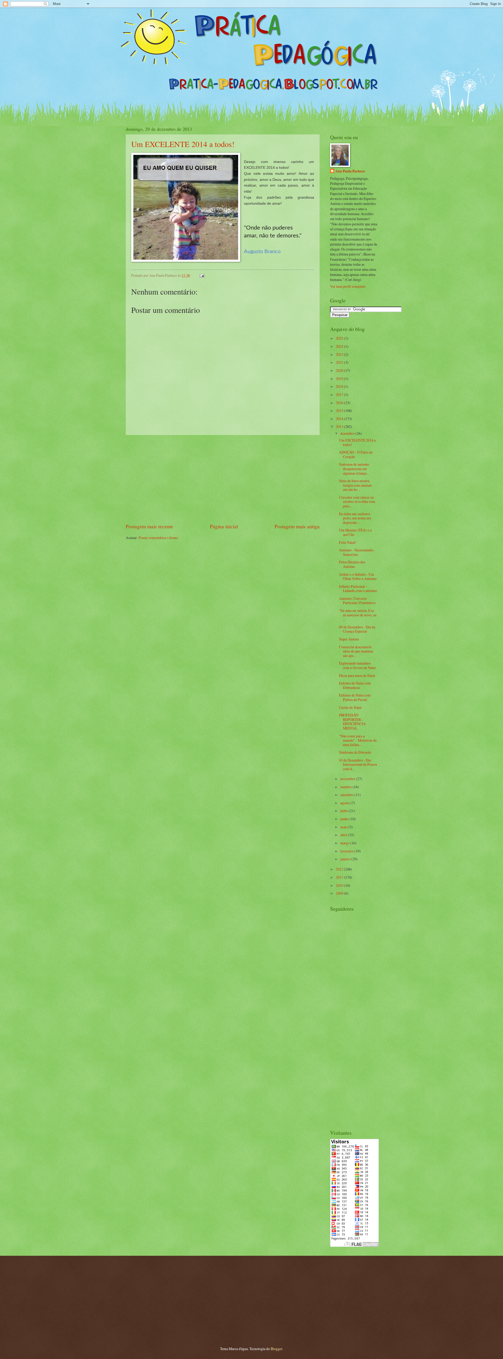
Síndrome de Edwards (355, 752)
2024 (340, 346)
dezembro (348, 433)
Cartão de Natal (350, 707)
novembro (348, 778)
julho (344, 810)
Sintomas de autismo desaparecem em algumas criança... (354, 468)
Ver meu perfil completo (347, 286)
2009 (340, 893)
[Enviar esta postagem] (201, 275)
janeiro (345, 858)
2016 (340, 402)
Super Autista (349, 639)
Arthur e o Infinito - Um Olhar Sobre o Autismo (358, 576)
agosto (345, 802)
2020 (340, 370)
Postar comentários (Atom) (158, 537)
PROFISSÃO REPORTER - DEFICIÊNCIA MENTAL (352, 722)
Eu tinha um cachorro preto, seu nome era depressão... (355, 518)
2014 (340, 418)
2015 (340, 410)
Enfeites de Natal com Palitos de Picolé (355, 697)
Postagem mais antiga (297, 526)
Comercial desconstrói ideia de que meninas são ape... (356, 651)
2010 (340, 885)
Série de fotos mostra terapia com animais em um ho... (355, 485)
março (345, 842)
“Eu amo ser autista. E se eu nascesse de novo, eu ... (357, 615)
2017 (340, 394)
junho (344, 818)
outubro (346, 786)
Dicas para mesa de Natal (357, 675)
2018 (340, 386)
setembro (347, 794)
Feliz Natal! (347, 542)
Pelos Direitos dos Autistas (352, 564)
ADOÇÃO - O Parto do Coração (356, 454)
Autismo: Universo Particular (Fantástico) (357, 600)
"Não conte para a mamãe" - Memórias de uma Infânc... (358, 740)
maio (344, 826)
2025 (340, 338)
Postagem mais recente (149, 526)
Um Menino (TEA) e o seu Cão (355, 532)
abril (344, 834)
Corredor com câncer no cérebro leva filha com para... (357, 501)
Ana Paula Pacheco (350, 171)
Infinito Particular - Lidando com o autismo (358, 588)
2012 (340, 869)
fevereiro (347, 851)
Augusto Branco (262, 251)
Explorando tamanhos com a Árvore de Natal (357, 665)
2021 (340, 362)
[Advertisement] (223, 479)
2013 (340, 426)
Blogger (276, 1348)
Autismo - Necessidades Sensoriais (356, 552)
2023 (340, 354)
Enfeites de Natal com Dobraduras (355, 685)
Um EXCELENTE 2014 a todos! (182, 144)
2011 (340, 877)
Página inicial (224, 526)
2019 (340, 378)
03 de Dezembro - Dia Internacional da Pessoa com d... (358, 764)
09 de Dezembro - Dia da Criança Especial (357, 629)
